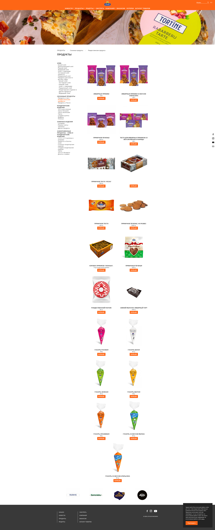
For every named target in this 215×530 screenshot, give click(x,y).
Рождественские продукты (96, 50)
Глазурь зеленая (101, 394)
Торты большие (63, 111)
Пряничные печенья (134, 268)
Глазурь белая (134, 352)
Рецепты (89, 8)
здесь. (203, 519)
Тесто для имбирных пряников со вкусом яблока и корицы (134, 141)
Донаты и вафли (63, 154)
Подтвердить (192, 523)
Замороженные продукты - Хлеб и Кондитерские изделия (65, 133)
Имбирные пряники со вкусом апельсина (134, 97)
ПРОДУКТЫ (61, 50)
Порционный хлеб (64, 76)
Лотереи (130, 8)
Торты (60, 114)
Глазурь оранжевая (101, 436)
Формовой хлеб (63, 70)
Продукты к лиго (63, 98)
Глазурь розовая (101, 352)
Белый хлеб (62, 65)
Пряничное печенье (101, 140)
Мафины (61, 117)
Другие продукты (64, 128)
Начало (61, 512)
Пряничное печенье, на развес (133, 226)
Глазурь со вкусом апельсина (117, 478)
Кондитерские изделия (63, 106)
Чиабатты (61, 74)
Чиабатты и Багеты (64, 141)
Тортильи (61, 126)
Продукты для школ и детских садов (65, 78)
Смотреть (100, 8)
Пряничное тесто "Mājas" (101, 184)
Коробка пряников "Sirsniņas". (101, 268)
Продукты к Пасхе (64, 103)
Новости (69, 8)
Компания (110, 8)
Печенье (61, 119)
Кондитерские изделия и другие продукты (68, 90)
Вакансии (121, 8)
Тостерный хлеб (63, 73)
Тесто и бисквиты (64, 152)
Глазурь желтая (133, 394)
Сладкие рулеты (63, 115)
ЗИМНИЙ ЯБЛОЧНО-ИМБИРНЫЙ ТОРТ (133, 310)
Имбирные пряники (101, 96)
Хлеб (59, 63)
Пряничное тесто (101, 226)
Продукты (79, 8)
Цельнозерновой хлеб (65, 66)
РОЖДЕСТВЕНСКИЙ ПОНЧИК (101, 310)
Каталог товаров (142, 8)
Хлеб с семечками (64, 71)
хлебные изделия (65, 122)
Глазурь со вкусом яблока (134, 436)
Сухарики (61, 123)
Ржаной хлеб (62, 68)
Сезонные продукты (76, 50)
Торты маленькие (64, 112)
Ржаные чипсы (63, 125)
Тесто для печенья (64, 109)
